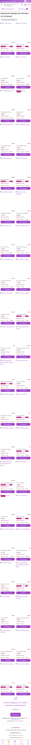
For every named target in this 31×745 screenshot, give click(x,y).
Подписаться (15, 715)
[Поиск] (22, 5)
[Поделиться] (29, 5)
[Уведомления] (29, 1)
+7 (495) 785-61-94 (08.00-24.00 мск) (15, 730)
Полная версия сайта (15, 737)
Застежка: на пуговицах (8, 20)
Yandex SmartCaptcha (19, 721)
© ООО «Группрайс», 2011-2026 (15, 735)
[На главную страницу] (2, 5)
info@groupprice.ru (15, 733)
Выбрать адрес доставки (8, 1)
